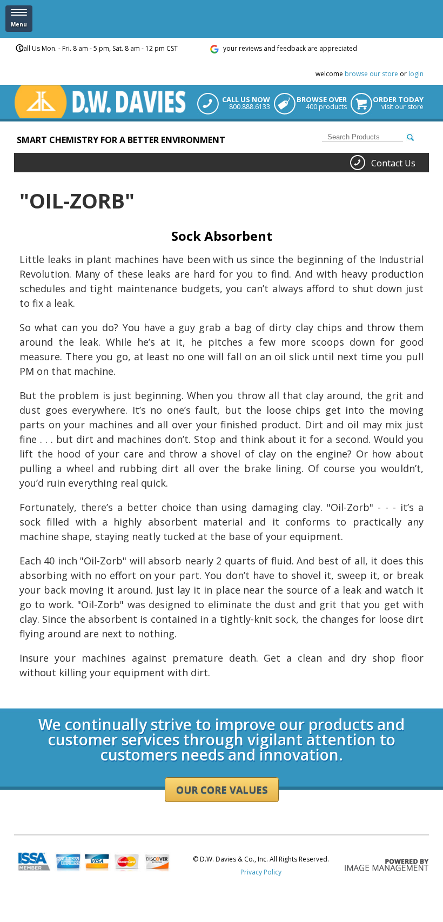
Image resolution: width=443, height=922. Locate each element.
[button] (18, 18)
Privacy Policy (260, 872)
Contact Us (393, 163)
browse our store (371, 73)
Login (22, 704)
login (416, 73)
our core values (221, 789)
